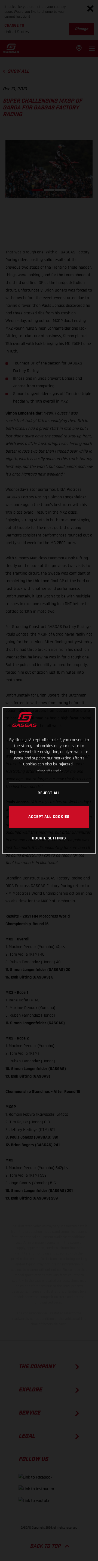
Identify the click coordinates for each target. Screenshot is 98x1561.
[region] (49, 780)
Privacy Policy (44, 770)
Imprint (57, 770)
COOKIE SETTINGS (49, 838)
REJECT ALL (49, 793)
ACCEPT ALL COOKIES (49, 816)
